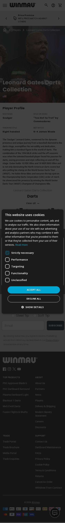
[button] (32, 307)
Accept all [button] (34, 289)
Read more (21, 245)
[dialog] (32, 261)
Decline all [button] (34, 298)
